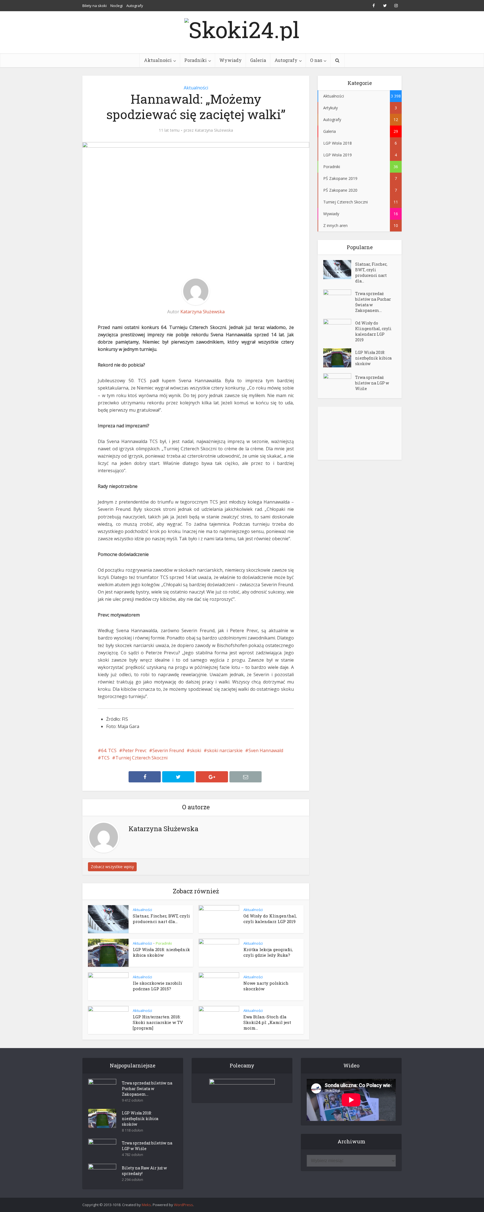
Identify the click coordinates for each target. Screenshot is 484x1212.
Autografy (134, 5)
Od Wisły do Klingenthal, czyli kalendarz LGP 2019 (270, 918)
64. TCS (109, 750)
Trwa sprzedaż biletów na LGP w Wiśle (372, 383)
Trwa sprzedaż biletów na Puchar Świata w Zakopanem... (373, 302)
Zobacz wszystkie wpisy (112, 866)
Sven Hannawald (265, 750)
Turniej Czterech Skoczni (141, 758)
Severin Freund (168, 750)
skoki (195, 750)
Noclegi (116, 5)
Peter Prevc (134, 750)
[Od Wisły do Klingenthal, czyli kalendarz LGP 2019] (339, 328)
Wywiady (230, 60)
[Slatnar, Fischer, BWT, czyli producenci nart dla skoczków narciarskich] (339, 269)
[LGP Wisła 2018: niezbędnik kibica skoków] (339, 357)
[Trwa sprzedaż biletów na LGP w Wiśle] (339, 383)
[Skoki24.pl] (242, 28)
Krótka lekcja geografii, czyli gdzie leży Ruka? (268, 952)
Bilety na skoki (94, 5)
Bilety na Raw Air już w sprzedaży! (144, 1170)
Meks (146, 1204)
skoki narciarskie (225, 750)
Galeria (258, 60)
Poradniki (195, 60)
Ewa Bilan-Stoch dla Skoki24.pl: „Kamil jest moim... (267, 1022)
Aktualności (158, 60)
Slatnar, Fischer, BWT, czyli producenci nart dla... (161, 918)
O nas (316, 60)
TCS (105, 758)
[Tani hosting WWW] (242, 1087)
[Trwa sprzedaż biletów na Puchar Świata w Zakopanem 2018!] (339, 299)
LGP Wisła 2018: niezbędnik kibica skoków (161, 952)
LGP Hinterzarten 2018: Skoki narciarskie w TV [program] (158, 1022)
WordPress (183, 1204)
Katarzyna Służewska (214, 130)
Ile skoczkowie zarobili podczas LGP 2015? (157, 985)
